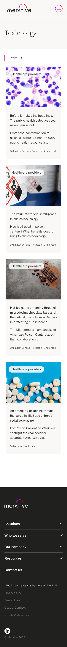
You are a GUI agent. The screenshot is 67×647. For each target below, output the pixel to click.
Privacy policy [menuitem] (12, 592)
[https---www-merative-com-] (19, 9)
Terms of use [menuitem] (12, 600)
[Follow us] (8, 631)
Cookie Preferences (16, 615)
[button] (59, 8)
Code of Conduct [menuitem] (14, 607)
